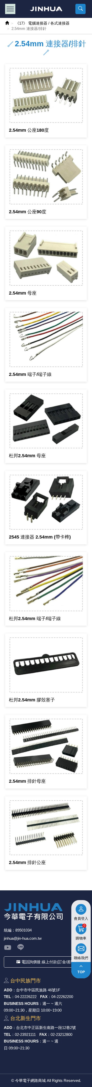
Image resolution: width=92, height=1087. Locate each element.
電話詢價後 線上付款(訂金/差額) (48, 962)
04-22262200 (62, 996)
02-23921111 (25, 1034)
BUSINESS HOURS (21, 1003)
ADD (8, 990)
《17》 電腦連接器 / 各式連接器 (42, 23)
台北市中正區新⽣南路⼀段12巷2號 (46, 1027)
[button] (80, 9)
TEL (7, 996)
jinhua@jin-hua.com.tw (23, 938)
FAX (44, 996)
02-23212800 (61, 1034)
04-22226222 (26, 996)
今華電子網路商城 (46, 9)
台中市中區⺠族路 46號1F (38, 990)
